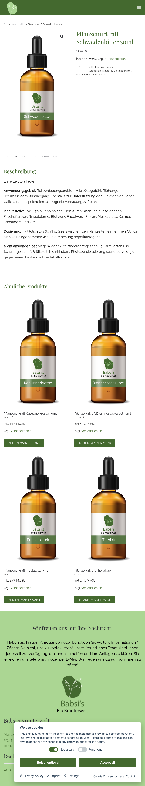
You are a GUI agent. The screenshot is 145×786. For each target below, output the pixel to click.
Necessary (67, 749)
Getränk (102, 74)
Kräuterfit (107, 70)
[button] (139, 7)
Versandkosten (115, 59)
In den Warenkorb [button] (24, 442)
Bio (95, 74)
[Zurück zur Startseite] (12, 7)
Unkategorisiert (18, 24)
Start (6, 24)
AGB (7, 770)
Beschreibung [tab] (16, 157)
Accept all (107, 762)
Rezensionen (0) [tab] (45, 157)
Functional (96, 749)
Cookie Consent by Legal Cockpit (114, 776)
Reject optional (48, 762)
